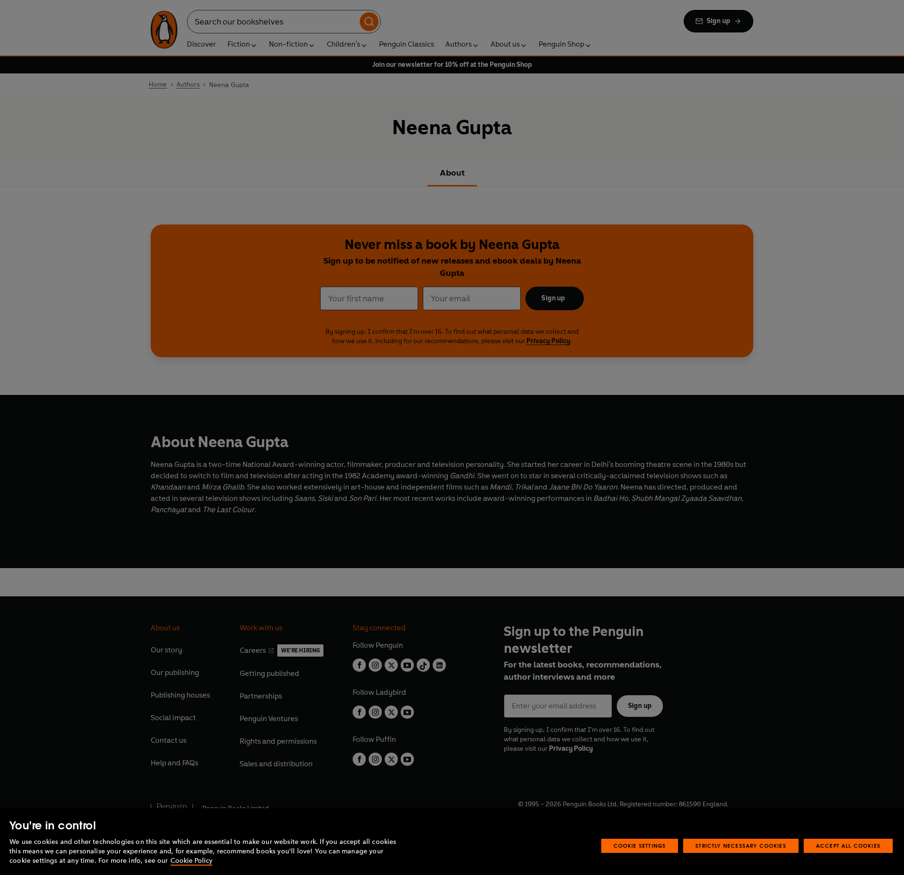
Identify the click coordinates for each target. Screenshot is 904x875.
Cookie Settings (639, 845)
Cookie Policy (191, 861)
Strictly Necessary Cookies (740, 845)
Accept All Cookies (848, 845)
